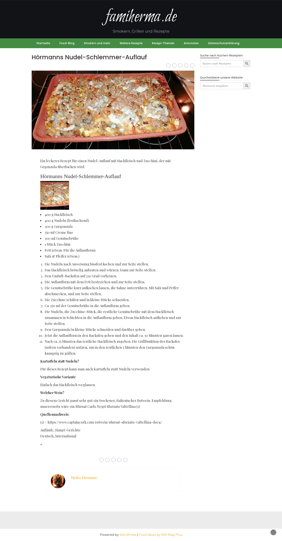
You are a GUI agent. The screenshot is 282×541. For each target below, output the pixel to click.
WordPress (128, 535)
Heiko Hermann (84, 477)
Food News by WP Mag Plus (160, 535)
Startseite (43, 43)
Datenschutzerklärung (223, 43)
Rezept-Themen (163, 43)
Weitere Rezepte (131, 43)
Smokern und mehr (97, 43)
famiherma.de (141, 17)
